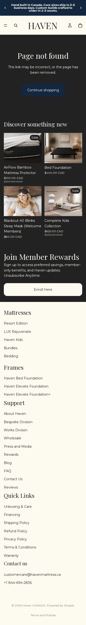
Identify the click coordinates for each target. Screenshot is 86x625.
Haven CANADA (34, 605)
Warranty (11, 555)
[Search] (16, 25)
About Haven (15, 414)
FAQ (7, 471)
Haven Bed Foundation (23, 378)
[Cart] (80, 25)
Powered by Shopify (61, 605)
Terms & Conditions (20, 547)
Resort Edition (16, 323)
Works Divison (15, 430)
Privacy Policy (15, 539)
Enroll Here (43, 289)
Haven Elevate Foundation (26, 386)
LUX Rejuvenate (17, 331)
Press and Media (18, 446)
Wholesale (12, 438)
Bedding (11, 356)
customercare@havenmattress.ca (32, 574)
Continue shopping (43, 90)
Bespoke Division (18, 422)
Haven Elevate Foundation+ (27, 394)
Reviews (11, 487)
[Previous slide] (5, 8)
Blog (8, 462)
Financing (12, 515)
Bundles (10, 348)
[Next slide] (80, 8)
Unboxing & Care (18, 506)
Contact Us (13, 479)
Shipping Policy (16, 523)
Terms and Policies (43, 615)
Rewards (11, 454)
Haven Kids (13, 340)
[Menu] (5, 25)
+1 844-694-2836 (18, 583)
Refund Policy (15, 531)
